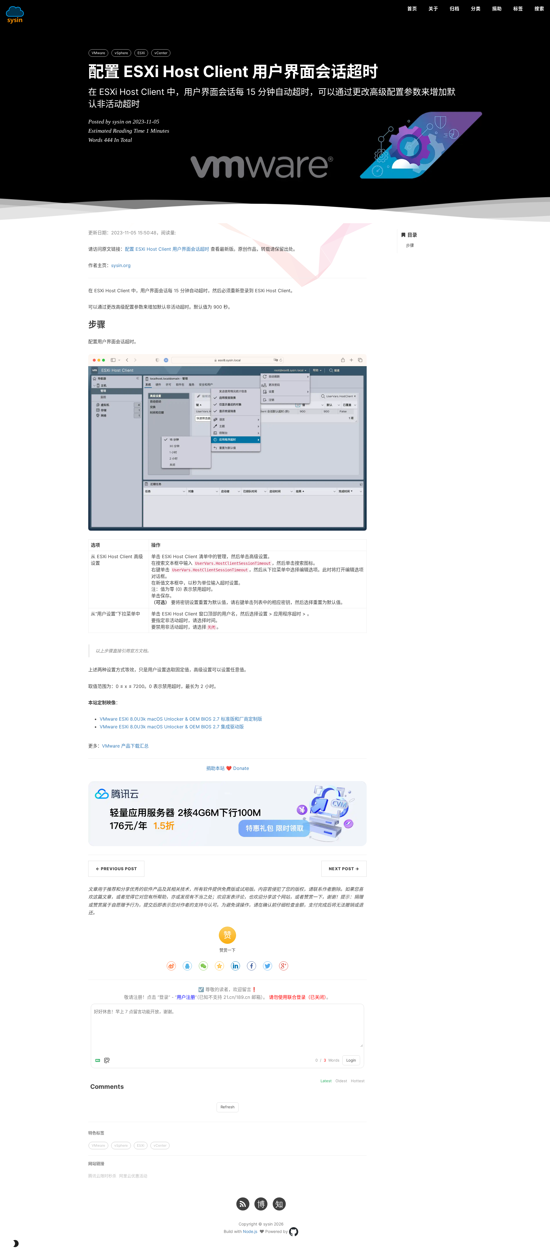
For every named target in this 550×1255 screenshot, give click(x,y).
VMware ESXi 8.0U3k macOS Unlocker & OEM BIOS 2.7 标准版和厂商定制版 (181, 719)
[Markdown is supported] (98, 1060)
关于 (433, 8)
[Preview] (106, 1060)
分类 (476, 8)
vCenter (160, 53)
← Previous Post (116, 868)
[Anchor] (71, 324)
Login (351, 1060)
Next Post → (344, 868)
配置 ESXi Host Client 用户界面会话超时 (167, 249)
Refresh (228, 1107)
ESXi (141, 53)
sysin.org (121, 265)
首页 (412, 8)
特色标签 (96, 1132)
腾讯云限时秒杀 (102, 1175)
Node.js (250, 1231)
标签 (518, 8)
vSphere (121, 53)
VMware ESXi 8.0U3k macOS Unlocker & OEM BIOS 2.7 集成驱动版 (172, 727)
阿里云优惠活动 (133, 1175)
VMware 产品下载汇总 (125, 746)
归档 (454, 8)
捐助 (497, 8)
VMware (98, 53)
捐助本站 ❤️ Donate (227, 768)
